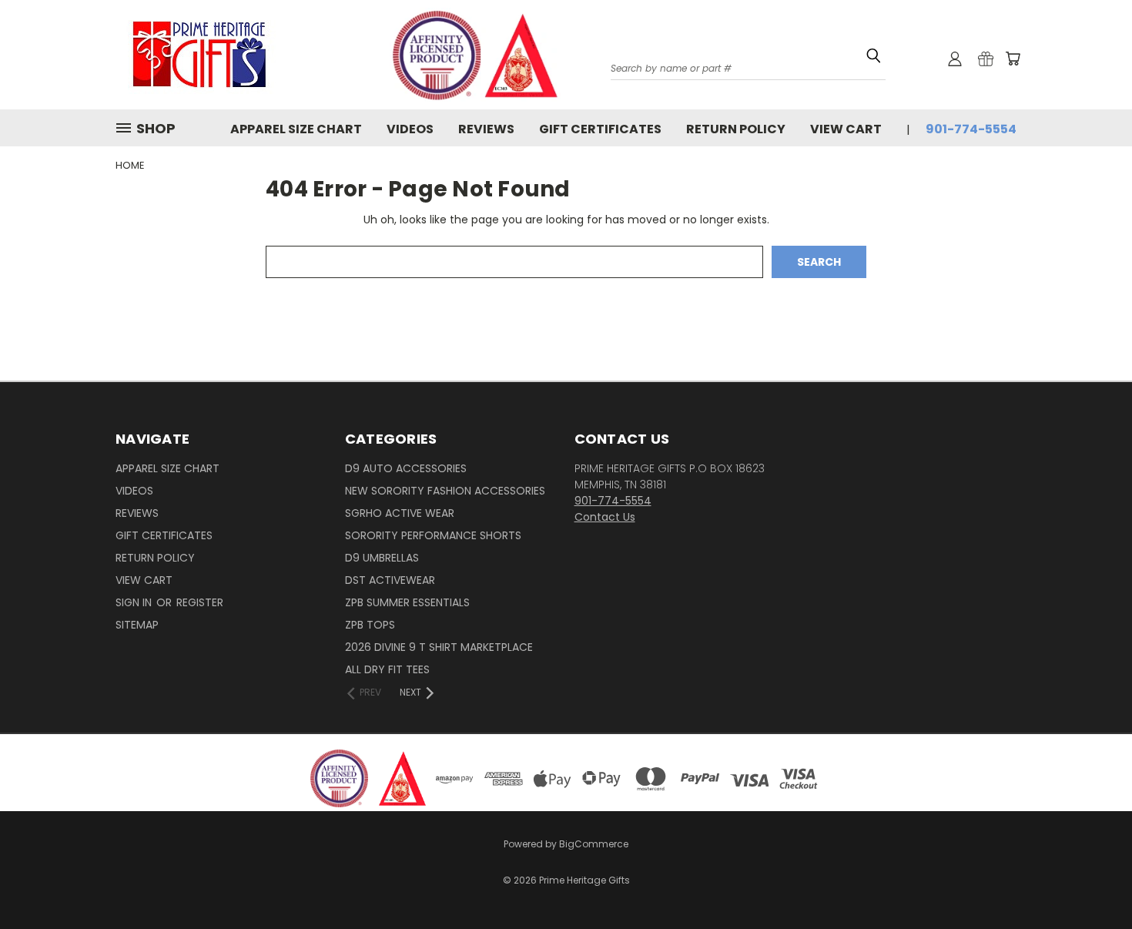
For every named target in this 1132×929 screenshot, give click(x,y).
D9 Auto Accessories (406, 468)
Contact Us (604, 517)
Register (199, 602)
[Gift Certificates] (985, 58)
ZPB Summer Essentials (407, 602)
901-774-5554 (971, 129)
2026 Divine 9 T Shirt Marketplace (439, 647)
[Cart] (1012, 58)
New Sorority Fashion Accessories (445, 490)
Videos (410, 129)
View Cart (846, 129)
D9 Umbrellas (382, 557)
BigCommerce (593, 843)
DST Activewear (390, 580)
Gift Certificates (600, 129)
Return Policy (735, 129)
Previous (1091, 869)
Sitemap (137, 624)
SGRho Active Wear (399, 513)
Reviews (486, 129)
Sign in (135, 602)
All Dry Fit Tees (387, 669)
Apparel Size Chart (296, 129)
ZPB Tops (370, 624)
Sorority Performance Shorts (433, 535)
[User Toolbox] (955, 58)
